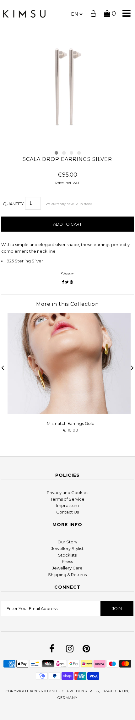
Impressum (67, 505)
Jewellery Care (67, 567)
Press (67, 561)
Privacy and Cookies (67, 492)
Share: (67, 273)
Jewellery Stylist (67, 548)
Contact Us (67, 511)
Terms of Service (67, 499)
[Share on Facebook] (63, 282)
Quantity (13, 203)
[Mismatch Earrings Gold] (70, 412)
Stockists (67, 555)
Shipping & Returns (67, 574)
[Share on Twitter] (67, 282)
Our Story (67, 541)
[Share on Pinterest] (71, 282)
